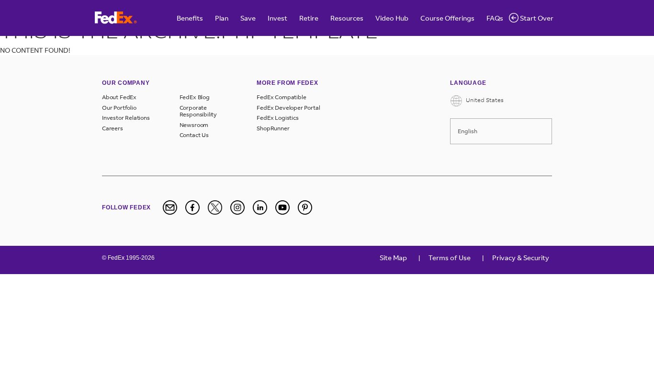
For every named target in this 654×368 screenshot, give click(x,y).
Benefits (190, 18)
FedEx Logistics (277, 118)
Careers (112, 128)
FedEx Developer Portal (288, 107)
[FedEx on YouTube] (282, 207)
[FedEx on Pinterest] (305, 207)
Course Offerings (447, 18)
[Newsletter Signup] (169, 207)
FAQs (494, 18)
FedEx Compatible (281, 97)
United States (484, 100)
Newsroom (194, 125)
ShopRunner (273, 128)
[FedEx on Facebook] (192, 207)
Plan (221, 18)
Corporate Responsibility (198, 111)
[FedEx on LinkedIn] (260, 207)
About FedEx (119, 97)
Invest (277, 18)
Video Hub (391, 18)
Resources (346, 18)
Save (248, 18)
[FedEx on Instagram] (237, 207)
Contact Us (194, 135)
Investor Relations (126, 118)
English (467, 131)
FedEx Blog (195, 97)
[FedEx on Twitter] (215, 207)
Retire (308, 18)
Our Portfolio (119, 107)
